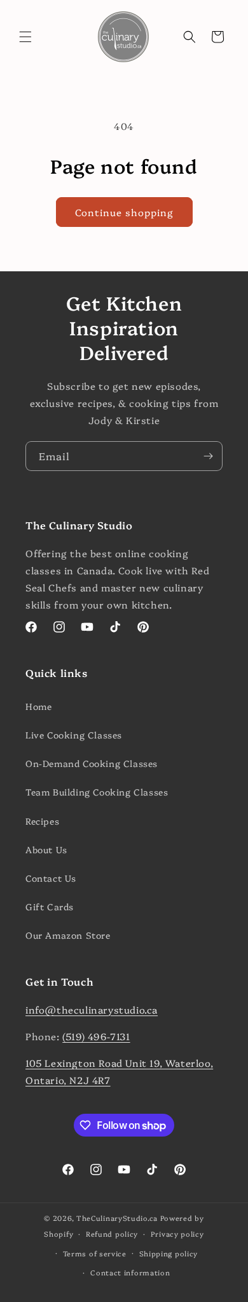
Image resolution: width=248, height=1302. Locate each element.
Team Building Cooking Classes (96, 791)
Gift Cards (49, 906)
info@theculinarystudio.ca (91, 1009)
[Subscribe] (208, 456)
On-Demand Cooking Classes (91, 763)
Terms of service (95, 1253)
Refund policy (112, 1234)
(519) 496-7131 (96, 1036)
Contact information (130, 1272)
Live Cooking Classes (73, 734)
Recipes (42, 821)
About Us (46, 849)
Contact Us (50, 878)
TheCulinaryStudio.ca (117, 1218)
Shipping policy (168, 1253)
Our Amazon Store (68, 935)
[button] (25, 37)
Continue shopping (124, 212)
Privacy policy (177, 1234)
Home (38, 706)
